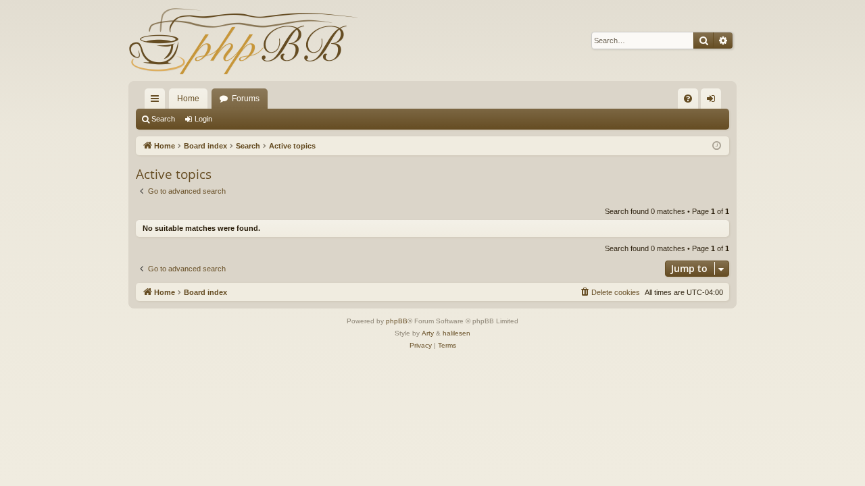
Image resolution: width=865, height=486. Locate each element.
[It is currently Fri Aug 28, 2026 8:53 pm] (716, 146)
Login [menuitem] (713, 101)
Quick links (157, 101)
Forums (246, 98)
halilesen (456, 333)
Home (188, 98)
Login (203, 119)
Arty (428, 333)
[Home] (243, 40)
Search (163, 119)
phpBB (396, 321)
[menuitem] (688, 98)
